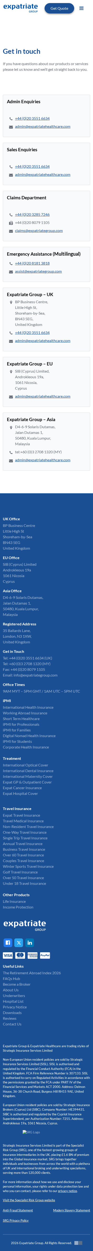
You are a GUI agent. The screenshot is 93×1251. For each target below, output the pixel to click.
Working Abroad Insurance (25, 713)
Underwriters (14, 995)
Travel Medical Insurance (23, 821)
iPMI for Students (17, 741)
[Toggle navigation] (81, 8)
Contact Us (12, 1024)
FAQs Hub (11, 978)
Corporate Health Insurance (26, 747)
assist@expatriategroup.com (38, 271)
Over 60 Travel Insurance (23, 855)
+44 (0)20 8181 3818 (32, 263)
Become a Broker (17, 984)
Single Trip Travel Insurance (25, 838)
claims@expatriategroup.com (39, 230)
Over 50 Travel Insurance (23, 877)
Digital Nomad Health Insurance (29, 735)
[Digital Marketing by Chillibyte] (78, 1243)
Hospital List (13, 1001)
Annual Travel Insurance (22, 843)
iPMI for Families (17, 730)
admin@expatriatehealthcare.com (42, 126)
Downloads (12, 1012)
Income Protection (18, 907)
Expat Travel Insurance (21, 815)
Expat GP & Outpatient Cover (27, 782)
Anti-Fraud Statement (18, 1210)
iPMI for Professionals (21, 724)
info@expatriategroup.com (35, 675)
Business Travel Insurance (24, 849)
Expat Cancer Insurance (22, 787)
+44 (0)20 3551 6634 (32, 118)
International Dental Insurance (28, 770)
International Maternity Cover (28, 776)
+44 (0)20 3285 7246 (32, 214)
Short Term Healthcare (21, 718)
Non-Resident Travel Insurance (28, 826)
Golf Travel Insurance (20, 872)
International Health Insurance (28, 707)
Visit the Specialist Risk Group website (29, 1200)
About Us (11, 990)
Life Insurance (14, 901)
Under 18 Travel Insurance (24, 883)
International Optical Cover (25, 765)
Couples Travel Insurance (23, 860)
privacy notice (67, 1191)
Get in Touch (13, 651)
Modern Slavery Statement (71, 1210)
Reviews (9, 1018)
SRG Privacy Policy (16, 1220)
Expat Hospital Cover (20, 793)
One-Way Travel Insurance (24, 832)
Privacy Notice (15, 1007)
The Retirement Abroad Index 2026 (32, 973)
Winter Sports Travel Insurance (28, 866)
